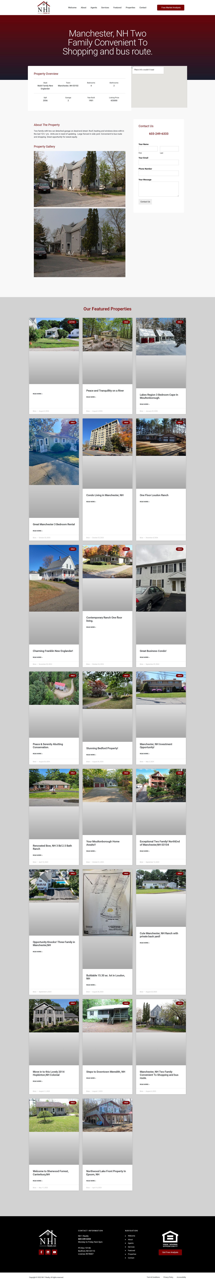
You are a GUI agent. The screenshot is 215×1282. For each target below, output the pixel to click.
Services (105, 7)
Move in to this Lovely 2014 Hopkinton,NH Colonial (48, 1073)
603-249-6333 (158, 133)
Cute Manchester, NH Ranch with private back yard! (159, 935)
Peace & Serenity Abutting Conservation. (48, 746)
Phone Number (145, 169)
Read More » (37, 394)
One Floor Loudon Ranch (154, 495)
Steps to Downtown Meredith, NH (105, 1071)
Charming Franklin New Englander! (53, 650)
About (83, 7)
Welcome (72, 7)
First (140, 153)
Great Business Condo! (153, 650)
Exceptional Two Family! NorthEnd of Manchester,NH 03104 (160, 843)
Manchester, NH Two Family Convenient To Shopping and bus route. (159, 1075)
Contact (142, 7)
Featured (117, 7)
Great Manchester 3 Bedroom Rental (54, 524)
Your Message (145, 179)
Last (161, 153)
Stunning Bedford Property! (102, 748)
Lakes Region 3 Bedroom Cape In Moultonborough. (159, 396)
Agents (94, 7)
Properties (130, 7)
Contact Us (145, 201)
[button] (36, 179)
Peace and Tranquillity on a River (105, 390)
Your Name (144, 144)
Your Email (143, 158)
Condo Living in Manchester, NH (105, 495)
